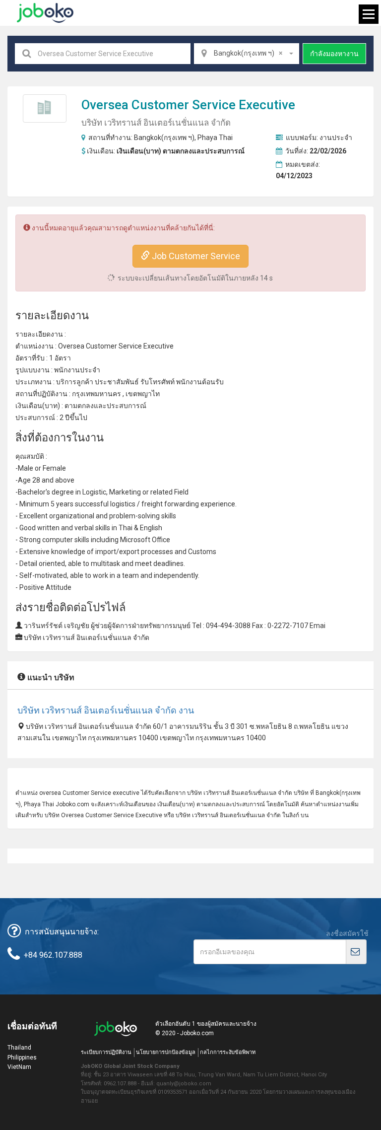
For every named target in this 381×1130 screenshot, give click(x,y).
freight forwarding (170, 504)
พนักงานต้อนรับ (200, 382)
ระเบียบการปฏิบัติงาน (106, 1052)
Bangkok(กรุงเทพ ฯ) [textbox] (248, 53)
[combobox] (246, 53)
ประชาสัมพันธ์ (117, 382)
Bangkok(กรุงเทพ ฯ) (164, 137)
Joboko (45, 12)
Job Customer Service (195, 256)
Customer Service (183, 104)
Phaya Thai (215, 137)
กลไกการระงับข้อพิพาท (227, 1052)
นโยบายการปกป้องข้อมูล (165, 1052)
